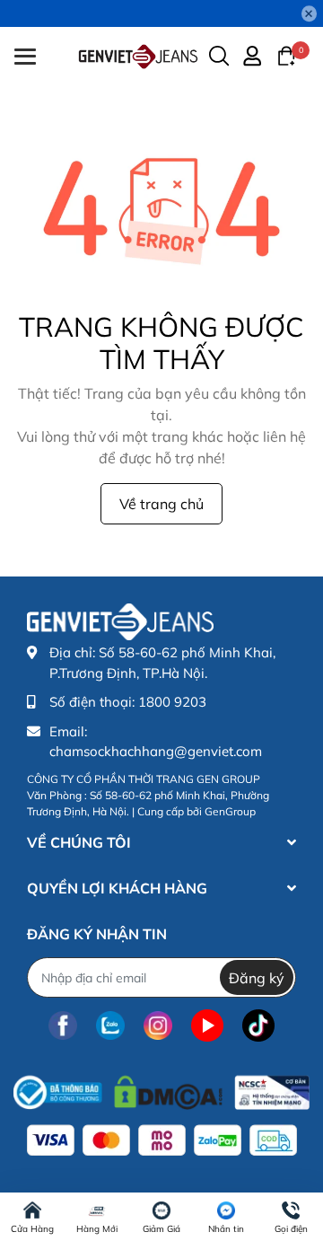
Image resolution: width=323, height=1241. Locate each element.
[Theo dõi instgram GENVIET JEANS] (158, 1025)
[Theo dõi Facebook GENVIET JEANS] (63, 1025)
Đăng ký (256, 978)
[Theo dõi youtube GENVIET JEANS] (207, 1025)
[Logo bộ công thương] (161, 1088)
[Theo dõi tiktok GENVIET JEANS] (258, 1025)
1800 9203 (172, 701)
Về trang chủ (161, 504)
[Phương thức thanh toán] (162, 1140)
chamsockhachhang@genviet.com (155, 751)
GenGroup (230, 811)
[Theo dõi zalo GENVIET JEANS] (110, 1025)
